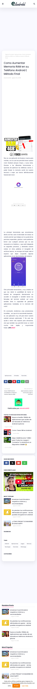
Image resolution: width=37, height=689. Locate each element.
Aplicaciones (18, 54)
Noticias (29, 543)
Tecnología (7, 546)
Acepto (16, 686)
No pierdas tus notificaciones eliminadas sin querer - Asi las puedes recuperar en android (22, 512)
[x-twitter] (12, 463)
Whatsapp (23, 546)
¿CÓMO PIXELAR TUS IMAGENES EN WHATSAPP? (22, 522)
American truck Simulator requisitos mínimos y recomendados (21, 501)
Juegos (22, 543)
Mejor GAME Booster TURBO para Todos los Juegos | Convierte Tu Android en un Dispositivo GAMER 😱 (21, 441)
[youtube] (18, 463)
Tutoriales (23, 375)
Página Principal (9, 54)
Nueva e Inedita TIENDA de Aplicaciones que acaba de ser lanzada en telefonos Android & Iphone (21, 420)
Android (7, 543)
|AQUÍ (13, 328)
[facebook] (6, 463)
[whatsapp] (24, 463)
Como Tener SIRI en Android (22, 430)
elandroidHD (7, 77)
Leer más (25, 686)
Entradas (16, 375)
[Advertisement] (18, 29)
